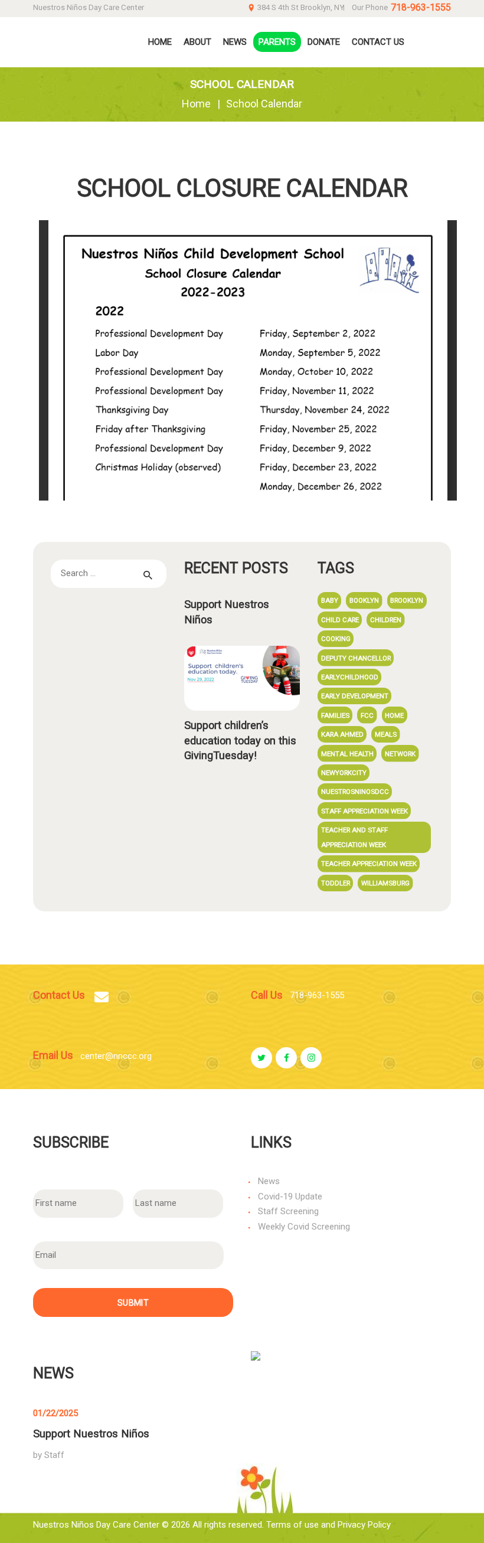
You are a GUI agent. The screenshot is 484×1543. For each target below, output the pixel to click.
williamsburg (385, 883)
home (394, 715)
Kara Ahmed (342, 734)
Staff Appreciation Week (364, 811)
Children (385, 620)
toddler (335, 883)
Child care (340, 620)
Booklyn (364, 600)
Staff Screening (288, 1211)
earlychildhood (349, 677)
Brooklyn (406, 600)
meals (386, 734)
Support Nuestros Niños (226, 612)
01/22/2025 (55, 1413)
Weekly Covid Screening (304, 1226)
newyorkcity (344, 773)
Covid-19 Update (290, 1196)
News (269, 1181)
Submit (133, 1302)
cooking (336, 639)
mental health (347, 754)
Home (196, 103)
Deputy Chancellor (356, 658)
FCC (367, 715)
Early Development (354, 696)
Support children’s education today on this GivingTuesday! (240, 740)
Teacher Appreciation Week (369, 863)
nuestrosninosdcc (355, 791)
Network (400, 754)
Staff (54, 1455)
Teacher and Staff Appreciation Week (354, 837)
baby (329, 600)
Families (335, 715)
